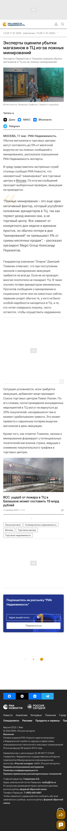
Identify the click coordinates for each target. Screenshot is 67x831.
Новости (8, 715)
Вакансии (8, 734)
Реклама (27, 720)
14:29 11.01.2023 (12, 33)
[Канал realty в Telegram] (47, 696)
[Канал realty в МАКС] (9, 696)
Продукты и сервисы (47, 720)
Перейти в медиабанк (49, 104)
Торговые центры (27, 530)
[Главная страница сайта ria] (3, 24)
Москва (9, 530)
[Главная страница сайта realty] (19, 24)
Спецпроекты (11, 720)
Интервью (36, 715)
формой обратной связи (33, 789)
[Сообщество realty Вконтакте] (35, 696)
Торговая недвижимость (18, 535)
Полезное (50, 715)
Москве (21, 180)
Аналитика (21, 715)
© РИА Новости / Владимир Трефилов (20, 104)
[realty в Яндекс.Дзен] (22, 696)
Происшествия (13, 524)
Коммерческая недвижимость (41, 524)
